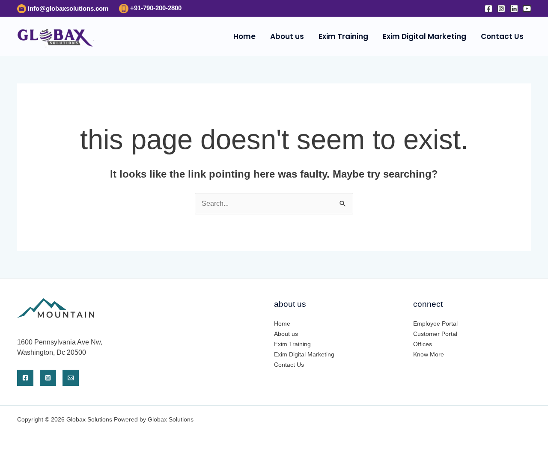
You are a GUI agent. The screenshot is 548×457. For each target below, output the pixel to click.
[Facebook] (488, 8)
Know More (428, 354)
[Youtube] (527, 8)
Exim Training (343, 36)
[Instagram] (501, 8)
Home (244, 36)
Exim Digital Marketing (424, 36)
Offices (422, 344)
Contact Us (502, 36)
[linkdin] (514, 8)
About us (287, 36)
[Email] (71, 378)
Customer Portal (435, 333)
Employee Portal (435, 323)
